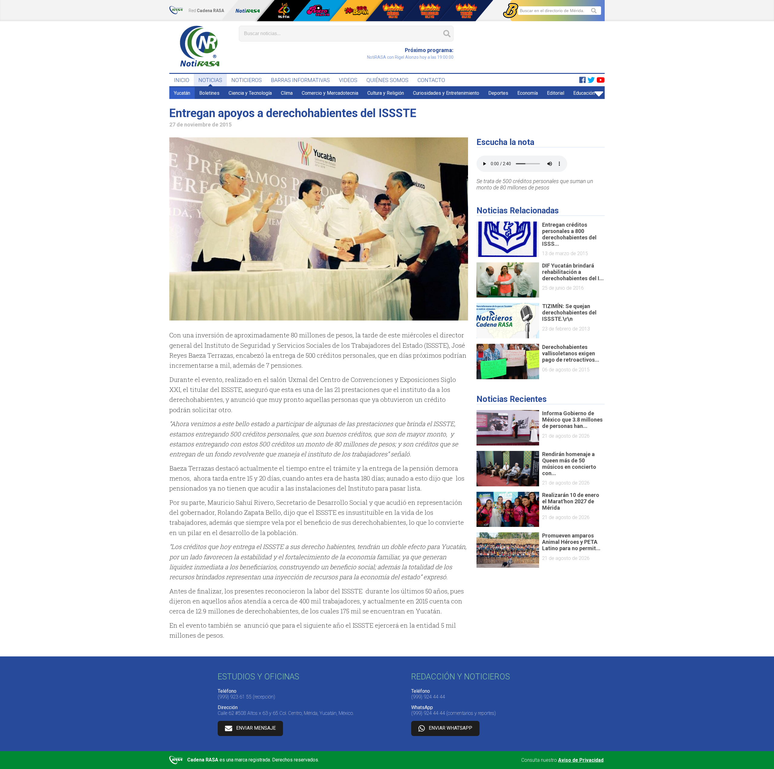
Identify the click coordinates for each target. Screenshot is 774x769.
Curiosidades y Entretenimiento (446, 93)
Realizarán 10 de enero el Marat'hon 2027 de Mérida (570, 501)
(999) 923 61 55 (235, 697)
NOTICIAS (210, 80)
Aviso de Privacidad (580, 760)
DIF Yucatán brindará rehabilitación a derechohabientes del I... (573, 271)
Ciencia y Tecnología (250, 93)
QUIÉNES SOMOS (387, 80)
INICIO (181, 80)
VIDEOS (348, 80)
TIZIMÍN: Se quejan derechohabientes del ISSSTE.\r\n (569, 312)
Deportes (498, 93)
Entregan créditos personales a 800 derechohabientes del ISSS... (569, 234)
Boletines (209, 93)
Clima (287, 93)
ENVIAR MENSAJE (256, 728)
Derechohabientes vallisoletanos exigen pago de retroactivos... (570, 353)
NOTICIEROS (246, 80)
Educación (584, 93)
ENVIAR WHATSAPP (450, 728)
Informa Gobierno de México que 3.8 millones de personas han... (572, 419)
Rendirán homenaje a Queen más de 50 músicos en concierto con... (569, 463)
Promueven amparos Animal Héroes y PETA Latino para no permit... (571, 541)
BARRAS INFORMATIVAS (300, 80)
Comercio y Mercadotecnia (330, 93)
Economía (527, 93)
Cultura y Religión (385, 93)
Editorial (555, 93)
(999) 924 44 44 (428, 697)
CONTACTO (431, 80)
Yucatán (182, 93)
